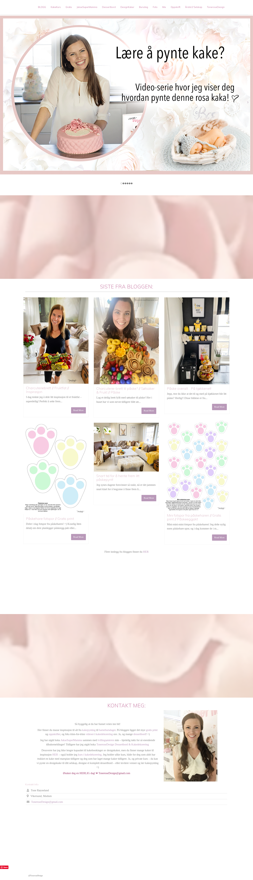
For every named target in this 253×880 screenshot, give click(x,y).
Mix (164, 7)
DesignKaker (127, 7)
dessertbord (139, 734)
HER (146, 551)
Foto (155, 7)
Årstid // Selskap (193, 7)
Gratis (69, 7)
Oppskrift (175, 7)
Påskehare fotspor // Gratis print (50, 518)
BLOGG (42, 7)
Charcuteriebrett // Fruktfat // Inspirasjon (47, 390)
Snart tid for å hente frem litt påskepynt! (117, 478)
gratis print (151, 730)
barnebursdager (107, 730)
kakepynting (89, 730)
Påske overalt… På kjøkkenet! (189, 388)
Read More (78, 410)
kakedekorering (104, 734)
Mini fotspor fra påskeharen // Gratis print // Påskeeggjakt (194, 517)
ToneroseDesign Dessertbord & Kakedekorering (122, 744)
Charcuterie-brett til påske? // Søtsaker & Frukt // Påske (125, 390)
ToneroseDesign (216, 7)
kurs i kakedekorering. (89, 754)
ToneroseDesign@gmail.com (47, 801)
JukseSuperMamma (87, 7)
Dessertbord (109, 7)
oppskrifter (54, 734)
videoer (90, 734)
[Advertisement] (126, 584)
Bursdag (143, 7)
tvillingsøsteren (106, 740)
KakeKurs (56, 7)
